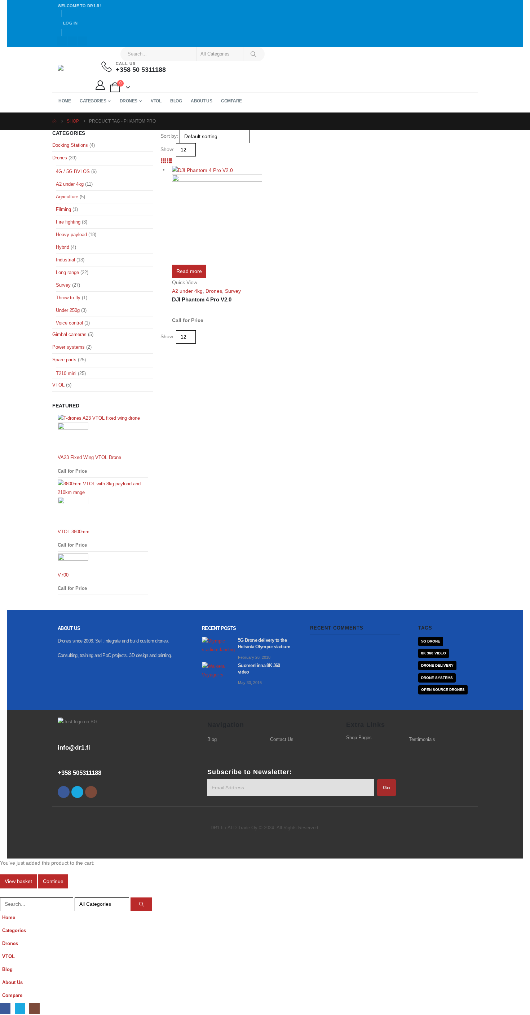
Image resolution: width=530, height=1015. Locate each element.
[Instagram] (82, 41)
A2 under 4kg (187, 291)
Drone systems (437, 678)
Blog (176, 100)
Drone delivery (437, 665)
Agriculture (67, 196)
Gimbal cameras (69, 334)
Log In (70, 23)
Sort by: (169, 136)
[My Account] (100, 85)
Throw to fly (68, 297)
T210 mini (66, 373)
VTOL (156, 100)
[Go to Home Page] (54, 121)
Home (64, 100)
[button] (163, 161)
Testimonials (422, 739)
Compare (231, 100)
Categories (93, 100)
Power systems (68, 347)
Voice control (69, 323)
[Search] (253, 54)
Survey (233, 291)
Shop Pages (359, 737)
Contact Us (281, 739)
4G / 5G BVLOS (73, 171)
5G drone (430, 641)
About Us (201, 100)
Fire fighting (68, 222)
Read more (189, 271)
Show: (167, 149)
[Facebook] (62, 41)
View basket (18, 881)
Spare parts (64, 359)
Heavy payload (71, 234)
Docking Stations (70, 145)
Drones (128, 100)
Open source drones (443, 690)
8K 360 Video (433, 653)
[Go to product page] (220, 214)
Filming (63, 209)
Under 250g (68, 310)
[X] (72, 41)
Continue (53, 881)
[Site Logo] (72, 70)
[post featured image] (220, 645)
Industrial (65, 259)
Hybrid (62, 247)
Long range (67, 272)
